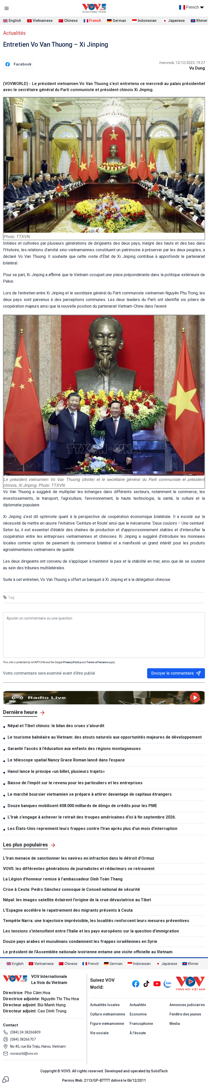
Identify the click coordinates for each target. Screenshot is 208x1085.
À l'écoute (138, 1033)
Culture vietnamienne (107, 1014)
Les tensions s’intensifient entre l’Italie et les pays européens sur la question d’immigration (91, 931)
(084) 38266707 (23, 1039)
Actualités (14, 33)
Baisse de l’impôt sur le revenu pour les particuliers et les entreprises (75, 782)
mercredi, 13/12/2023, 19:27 (182, 63)
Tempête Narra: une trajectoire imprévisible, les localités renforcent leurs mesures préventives (96, 920)
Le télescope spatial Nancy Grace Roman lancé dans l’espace (66, 760)
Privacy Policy (72, 662)
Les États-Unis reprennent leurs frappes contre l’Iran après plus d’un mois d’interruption (92, 828)
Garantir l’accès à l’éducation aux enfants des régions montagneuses (74, 748)
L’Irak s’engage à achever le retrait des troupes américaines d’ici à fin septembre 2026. (92, 817)
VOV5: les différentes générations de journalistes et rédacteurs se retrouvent (78, 868)
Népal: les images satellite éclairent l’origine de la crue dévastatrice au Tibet (77, 899)
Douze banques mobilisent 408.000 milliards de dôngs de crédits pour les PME (82, 805)
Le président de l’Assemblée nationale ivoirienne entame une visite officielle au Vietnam (87, 951)
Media (174, 1024)
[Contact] (5, 1079)
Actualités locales (105, 1005)
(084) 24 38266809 (25, 1032)
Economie (138, 1014)
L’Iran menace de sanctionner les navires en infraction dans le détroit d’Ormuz (78, 858)
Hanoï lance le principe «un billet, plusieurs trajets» (56, 771)
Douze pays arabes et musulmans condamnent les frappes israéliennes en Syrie (80, 941)
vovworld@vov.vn (24, 1053)
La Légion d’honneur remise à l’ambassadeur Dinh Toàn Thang (63, 879)
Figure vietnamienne (107, 1024)
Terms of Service (97, 662)
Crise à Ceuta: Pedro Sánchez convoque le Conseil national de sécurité (71, 889)
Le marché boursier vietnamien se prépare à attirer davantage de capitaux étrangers (90, 794)
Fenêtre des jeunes (185, 1014)
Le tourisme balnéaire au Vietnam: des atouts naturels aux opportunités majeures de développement (105, 737)
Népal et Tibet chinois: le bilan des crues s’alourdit (56, 725)
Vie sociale (99, 1033)
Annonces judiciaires (187, 1005)
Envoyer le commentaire (172, 673)
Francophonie (141, 1024)
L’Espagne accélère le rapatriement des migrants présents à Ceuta (68, 910)
